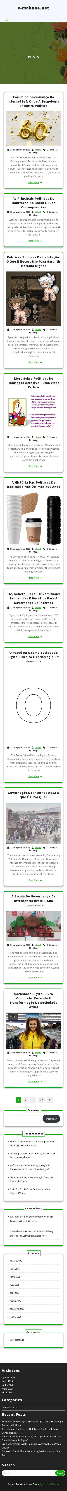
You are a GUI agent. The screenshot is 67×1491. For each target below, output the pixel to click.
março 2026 (15, 1300)
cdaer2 (38, 149)
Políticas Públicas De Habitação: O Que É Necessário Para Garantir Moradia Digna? (33, 261)
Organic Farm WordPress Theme (33, 1484)
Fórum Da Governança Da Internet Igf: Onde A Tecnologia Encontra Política (33, 101)
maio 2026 (14, 1284)
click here (14, 1216)
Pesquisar (33, 1110)
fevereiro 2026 (17, 1308)
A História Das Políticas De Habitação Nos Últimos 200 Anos (33, 484)
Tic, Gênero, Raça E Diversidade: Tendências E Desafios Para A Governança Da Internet (33, 598)
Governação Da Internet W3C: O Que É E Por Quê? (33, 794)
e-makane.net (33, 8)
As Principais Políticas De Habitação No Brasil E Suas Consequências (33, 202)
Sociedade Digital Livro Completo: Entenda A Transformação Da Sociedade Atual (33, 1000)
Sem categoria (17, 1339)
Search (60, 1473)
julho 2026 (14, 1268)
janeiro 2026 (15, 1316)
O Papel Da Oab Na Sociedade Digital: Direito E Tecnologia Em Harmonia (33, 656)
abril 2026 (14, 1292)
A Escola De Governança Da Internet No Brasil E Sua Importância (34, 900)
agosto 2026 (16, 1260)
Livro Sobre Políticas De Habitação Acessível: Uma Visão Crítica (33, 382)
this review (15, 1231)
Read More (33, 182)
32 (42, 1099)
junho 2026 (15, 1276)
